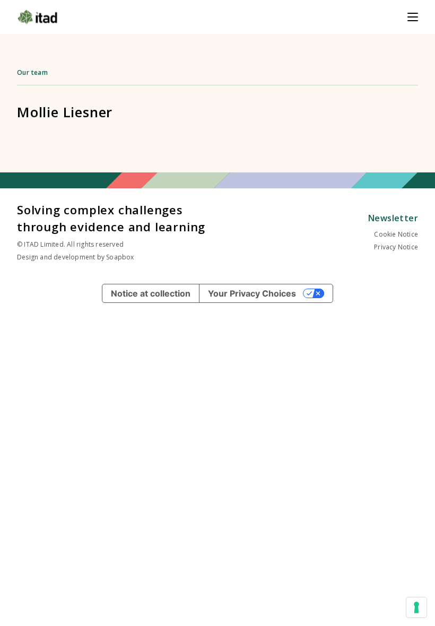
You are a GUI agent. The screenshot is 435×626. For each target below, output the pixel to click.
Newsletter (393, 218)
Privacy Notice (396, 246)
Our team (32, 72)
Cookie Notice (396, 234)
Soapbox (120, 257)
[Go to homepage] (37, 17)
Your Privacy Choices (252, 293)
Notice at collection (150, 293)
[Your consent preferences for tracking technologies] (416, 607)
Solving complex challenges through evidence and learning (111, 218)
